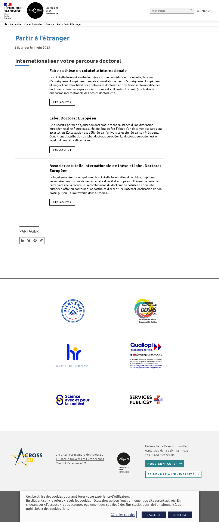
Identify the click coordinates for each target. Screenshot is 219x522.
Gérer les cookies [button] (123, 514)
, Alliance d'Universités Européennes (80, 459)
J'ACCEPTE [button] (153, 514)
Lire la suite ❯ (62, 102)
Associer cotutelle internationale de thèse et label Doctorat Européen (105, 168)
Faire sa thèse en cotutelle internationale (88, 70)
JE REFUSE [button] (179, 514)
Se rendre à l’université (171, 474)
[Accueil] (5, 24)
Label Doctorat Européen (72, 117)
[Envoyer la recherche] (191, 10)
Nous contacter (162, 463)
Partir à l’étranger (72, 24)
